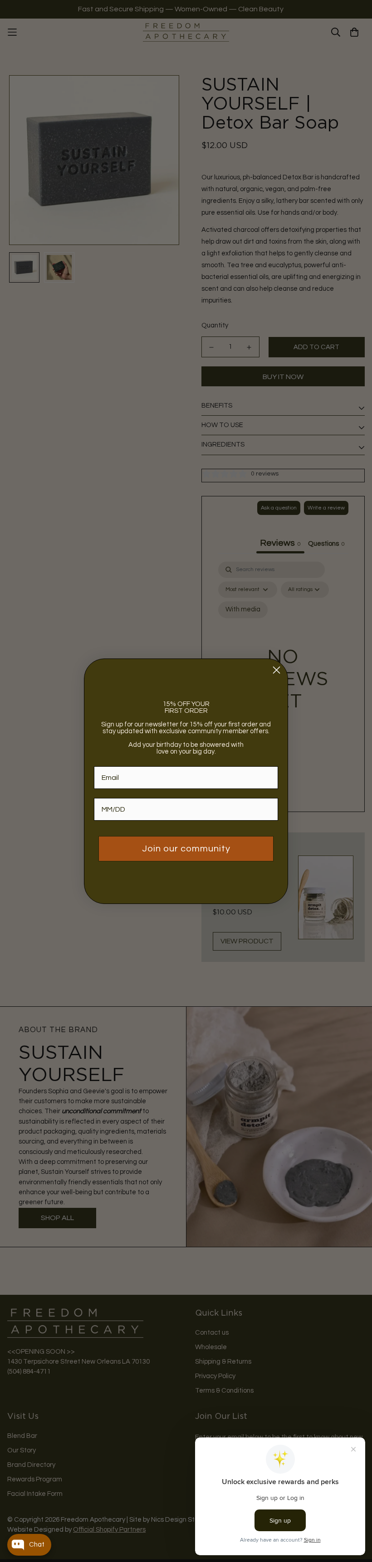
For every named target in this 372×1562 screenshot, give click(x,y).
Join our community (186, 848)
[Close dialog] (276, 670)
